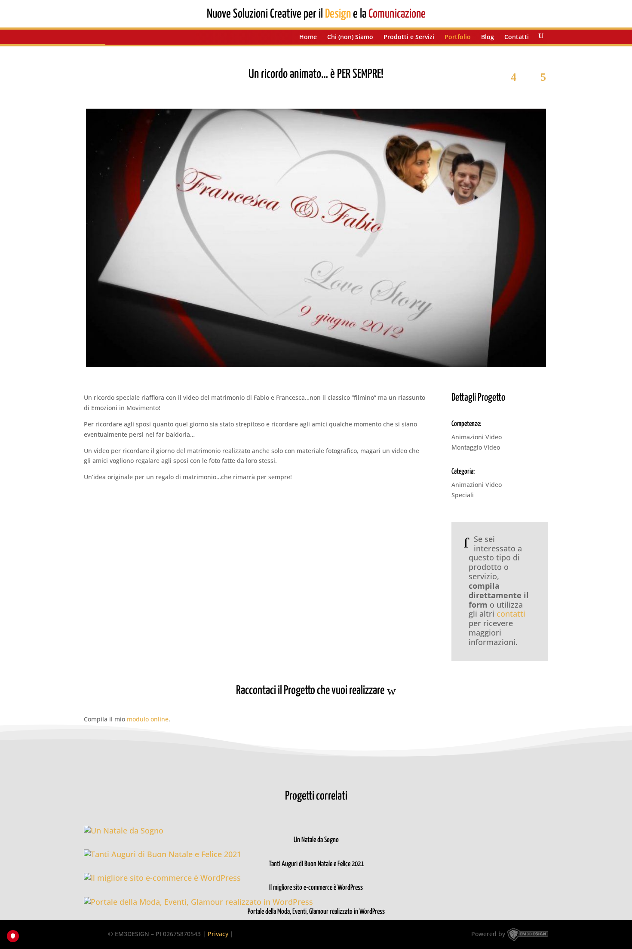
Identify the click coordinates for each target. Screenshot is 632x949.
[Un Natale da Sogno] (316, 831)
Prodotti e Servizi (408, 37)
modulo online (148, 719)
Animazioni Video (476, 437)
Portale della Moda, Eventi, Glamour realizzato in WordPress (316, 912)
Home (308, 37)
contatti (511, 613)
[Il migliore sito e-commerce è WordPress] (316, 878)
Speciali (462, 495)
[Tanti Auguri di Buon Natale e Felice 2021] (316, 854)
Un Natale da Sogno (316, 840)
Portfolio (458, 37)
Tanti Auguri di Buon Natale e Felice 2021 (316, 864)
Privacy (218, 934)
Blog (487, 37)
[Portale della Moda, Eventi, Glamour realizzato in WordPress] (316, 902)
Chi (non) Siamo (350, 37)
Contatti (516, 37)
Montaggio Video (475, 447)
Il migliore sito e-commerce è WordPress (316, 887)
